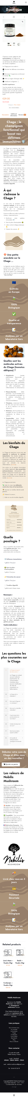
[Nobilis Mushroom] (14, 2)
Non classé (17, 105)
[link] (14, 679)
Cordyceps (14, 1035)
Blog (14, 1040)
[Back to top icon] (14, 1077)
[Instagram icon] (14, 1087)
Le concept (14, 1029)
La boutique (14, 1031)
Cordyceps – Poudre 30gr (8, 984)
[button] (11, 764)
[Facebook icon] (12, 1087)
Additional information (13, 115)
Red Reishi (14, 1038)
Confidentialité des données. (14, 1084)
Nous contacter (14, 1041)
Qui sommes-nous (14, 1028)
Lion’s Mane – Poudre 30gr (8, 962)
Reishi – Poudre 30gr (19, 962)
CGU (18, 1083)
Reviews (22, 115)
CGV (22, 1083)
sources (13, 464)
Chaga (14, 1033)
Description (5, 115)
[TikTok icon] (15, 1087)
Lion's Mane (14, 1036)
